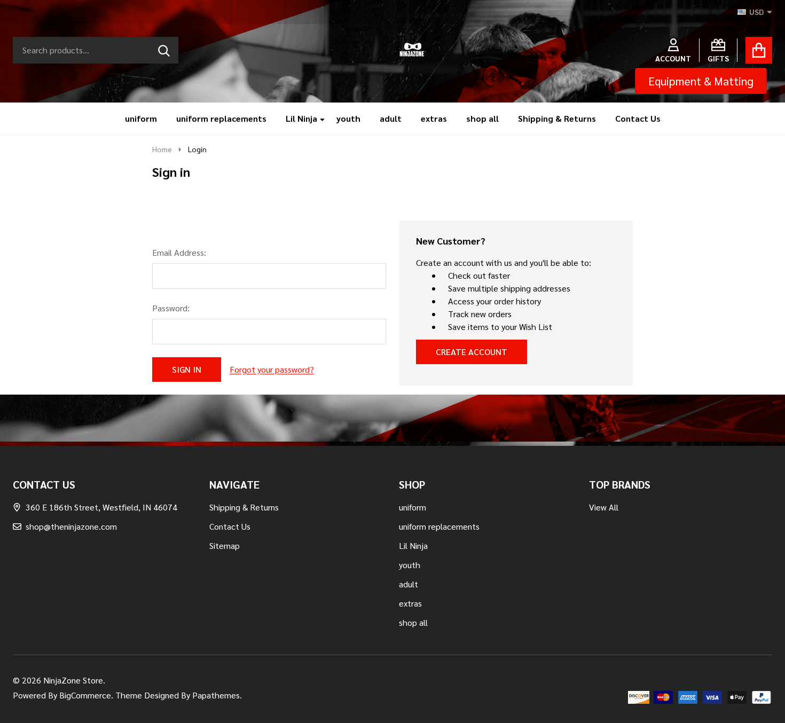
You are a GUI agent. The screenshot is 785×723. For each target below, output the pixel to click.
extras (434, 118)
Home (162, 149)
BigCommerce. (86, 695)
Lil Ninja (301, 118)
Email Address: (179, 252)
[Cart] (758, 50)
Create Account (471, 351)
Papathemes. (217, 695)
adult (391, 118)
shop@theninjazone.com (71, 526)
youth (348, 118)
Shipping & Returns (557, 118)
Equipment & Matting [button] (700, 81)
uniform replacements (221, 118)
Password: (171, 307)
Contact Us (638, 118)
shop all (482, 118)
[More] (318, 118)
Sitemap (224, 545)
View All (603, 507)
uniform (141, 118)
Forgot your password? (272, 369)
